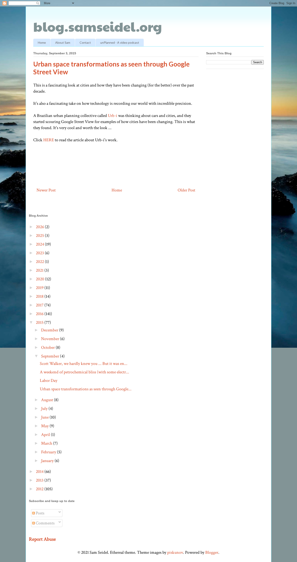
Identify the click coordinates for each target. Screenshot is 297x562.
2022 (40, 261)
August (47, 400)
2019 (40, 288)
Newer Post (46, 190)
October (48, 347)
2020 (40, 279)
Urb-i (112, 115)
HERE (48, 140)
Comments (45, 523)
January (48, 461)
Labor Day (48, 380)
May (45, 426)
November (50, 339)
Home (42, 42)
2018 (40, 296)
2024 (40, 244)
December (50, 330)
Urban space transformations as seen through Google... (86, 389)
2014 (40, 471)
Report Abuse (42, 539)
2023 (40, 253)
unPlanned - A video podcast (119, 42)
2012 (40, 489)
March (47, 443)
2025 (40, 235)
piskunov (175, 552)
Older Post (186, 190)
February (49, 452)
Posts (39, 513)
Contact (85, 42)
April (46, 434)
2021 (40, 270)
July (44, 408)
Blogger (211, 552)
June (45, 417)
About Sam (62, 42)
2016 (40, 314)
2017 (40, 305)
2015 (40, 322)
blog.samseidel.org (97, 26)
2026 (40, 227)
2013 (40, 480)
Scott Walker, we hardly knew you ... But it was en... (83, 363)
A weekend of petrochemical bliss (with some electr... (84, 372)
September (50, 356)
